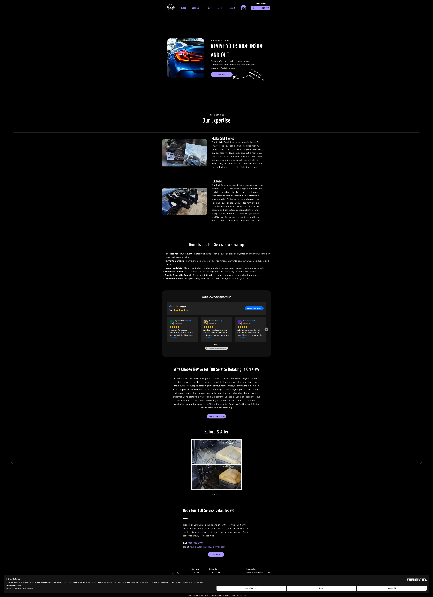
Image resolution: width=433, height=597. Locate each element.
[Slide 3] (218, 494)
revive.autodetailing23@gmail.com (207, 547)
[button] (243, 7)
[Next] (420, 462)
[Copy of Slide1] (212, 494)
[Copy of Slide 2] (216, 494)
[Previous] (12, 462)
